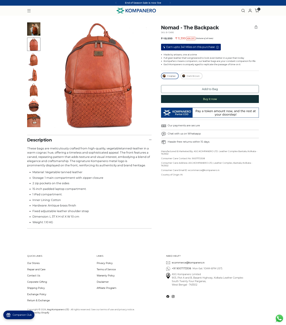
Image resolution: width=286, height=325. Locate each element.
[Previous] (116, 3)
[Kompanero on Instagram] (173, 297)
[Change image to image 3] (33, 59)
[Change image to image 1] (33, 29)
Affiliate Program (106, 288)
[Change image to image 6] (33, 105)
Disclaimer (103, 281)
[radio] (170, 76)
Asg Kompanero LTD (58, 309)
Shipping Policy (36, 288)
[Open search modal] (243, 10)
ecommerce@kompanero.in (188, 262)
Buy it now (210, 99)
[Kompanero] (136, 10)
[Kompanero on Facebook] (168, 297)
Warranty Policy (106, 275)
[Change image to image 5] (33, 90)
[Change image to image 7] (33, 120)
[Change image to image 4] (33, 74)
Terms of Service (106, 269)
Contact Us (33, 275)
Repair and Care (36, 269)
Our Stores (33, 263)
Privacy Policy (105, 263)
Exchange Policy (36, 294)
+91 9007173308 (182, 268)
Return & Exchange (38, 300)
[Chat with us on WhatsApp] (279, 318)
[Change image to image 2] (33, 44)
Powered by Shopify (38, 312)
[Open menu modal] (29, 10)
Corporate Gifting (37, 281)
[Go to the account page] (250, 10)
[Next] (170, 3)
